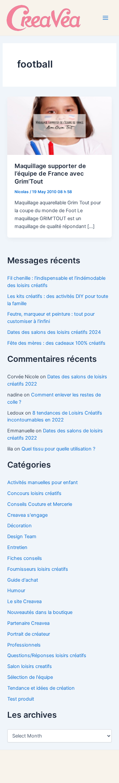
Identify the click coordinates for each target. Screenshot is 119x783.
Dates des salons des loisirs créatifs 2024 (54, 332)
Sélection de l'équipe (30, 677)
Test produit (20, 699)
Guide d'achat (22, 580)
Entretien (17, 547)
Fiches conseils (24, 558)
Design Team (21, 536)
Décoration (19, 526)
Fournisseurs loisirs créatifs (37, 569)
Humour (16, 591)
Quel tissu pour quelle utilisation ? (58, 449)
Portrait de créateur (28, 634)
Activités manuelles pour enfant (42, 482)
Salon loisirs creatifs (29, 666)
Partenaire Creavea (28, 623)
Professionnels (24, 645)
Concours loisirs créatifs (34, 493)
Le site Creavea (24, 601)
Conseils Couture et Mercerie (39, 504)
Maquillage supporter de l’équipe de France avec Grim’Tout (50, 173)
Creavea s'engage (27, 515)
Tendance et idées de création (41, 688)
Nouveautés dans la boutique (39, 612)
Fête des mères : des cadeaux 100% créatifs (56, 343)
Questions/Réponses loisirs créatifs (46, 655)
